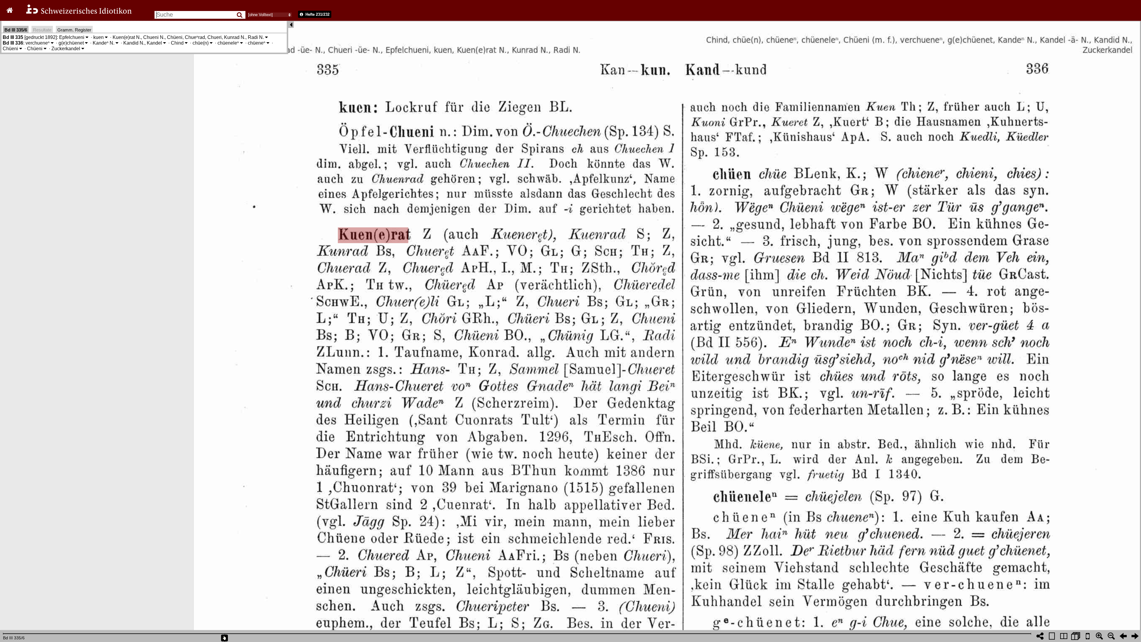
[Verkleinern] (1111, 636)
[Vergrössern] (1099, 636)
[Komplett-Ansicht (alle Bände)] (1076, 636)
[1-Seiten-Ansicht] (1052, 636)
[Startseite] (75, 13)
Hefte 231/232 (317, 14)
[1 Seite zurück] (1123, 636)
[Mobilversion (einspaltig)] (1087, 636)
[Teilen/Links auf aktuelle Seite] (1040, 636)
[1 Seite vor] (1135, 636)
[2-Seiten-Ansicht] (1064, 636)
